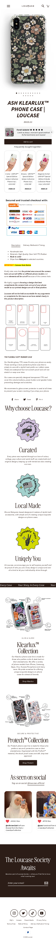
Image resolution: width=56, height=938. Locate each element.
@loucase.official (35, 783)
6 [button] (28, 93)
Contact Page (28, 927)
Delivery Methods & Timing (34, 245)
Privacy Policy (41, 920)
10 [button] (37, 93)
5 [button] (26, 93)
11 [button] (40, 93)
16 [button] (33, 96)
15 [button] (30, 96)
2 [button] (19, 93)
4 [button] (24, 93)
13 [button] (26, 96)
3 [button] (21, 93)
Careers (18, 920)
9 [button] (35, 93)
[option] (28, 49)
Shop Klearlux (28, 681)
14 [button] (28, 96)
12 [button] (23, 96)
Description (16, 245)
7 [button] (30, 93)
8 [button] (33, 93)
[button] (4, 132)
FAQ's (11, 920)
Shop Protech (28, 763)
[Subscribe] (46, 883)
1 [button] (16, 93)
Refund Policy (23, 924)
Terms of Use (11, 924)
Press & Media (29, 920)
